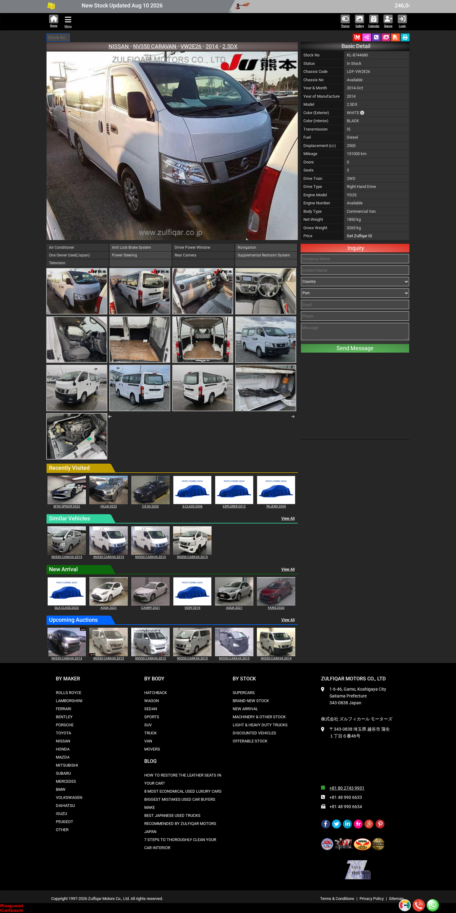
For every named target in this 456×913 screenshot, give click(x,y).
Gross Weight (315, 227)
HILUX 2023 (109, 506)
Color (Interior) (316, 120)
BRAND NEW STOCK (251, 700)
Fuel (307, 137)
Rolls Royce (68, 692)
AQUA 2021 (109, 607)
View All (288, 518)
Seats (308, 170)
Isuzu (61, 813)
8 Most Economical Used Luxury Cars (182, 791)
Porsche (65, 725)
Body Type (312, 211)
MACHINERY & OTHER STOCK (259, 717)
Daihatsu (65, 805)
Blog (150, 761)
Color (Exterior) (316, 112)
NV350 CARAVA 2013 (66, 658)
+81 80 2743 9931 (346, 788)
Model (308, 104)
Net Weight (313, 219)
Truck (150, 733)
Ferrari (63, 708)
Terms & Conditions (337, 898)
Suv (148, 725)
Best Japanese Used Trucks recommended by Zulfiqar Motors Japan (180, 823)
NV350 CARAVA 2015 (66, 557)
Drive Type (312, 186)
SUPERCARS (244, 692)
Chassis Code (315, 71)
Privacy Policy (372, 898)
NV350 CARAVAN (155, 46)
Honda (62, 749)
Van (148, 741)
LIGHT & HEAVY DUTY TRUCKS (260, 725)
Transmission (315, 129)
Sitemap (396, 898)
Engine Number (316, 203)
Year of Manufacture (321, 96)
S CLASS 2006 (192, 506)
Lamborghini (69, 700)
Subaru (63, 773)
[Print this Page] (405, 37)
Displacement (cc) (319, 145)
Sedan (150, 708)
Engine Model (315, 195)
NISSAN (119, 46)
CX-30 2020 (150, 506)
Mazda (62, 757)
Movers (152, 749)
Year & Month (315, 88)
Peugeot (64, 821)
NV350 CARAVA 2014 (276, 658)
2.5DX (229, 46)
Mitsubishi (67, 765)
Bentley (64, 717)
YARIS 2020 (276, 607)
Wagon (151, 700)
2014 (212, 46)
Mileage (310, 153)
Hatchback (155, 692)
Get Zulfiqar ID (359, 236)
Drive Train (312, 178)
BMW (60, 789)
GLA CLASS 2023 (67, 607)
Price (307, 236)
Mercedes (66, 781)
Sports (151, 717)
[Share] (366, 37)
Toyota (63, 733)
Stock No (311, 55)
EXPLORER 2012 (234, 506)
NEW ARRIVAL (245, 708)
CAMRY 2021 (150, 607)
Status (309, 63)
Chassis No (313, 80)
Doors (308, 162)
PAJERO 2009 (276, 506)
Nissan (63, 741)
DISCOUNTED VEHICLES (254, 733)
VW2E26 (192, 46)
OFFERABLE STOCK (250, 741)
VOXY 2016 (192, 607)
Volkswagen (69, 797)
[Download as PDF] (395, 37)
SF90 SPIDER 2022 (66, 506)
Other (62, 829)
